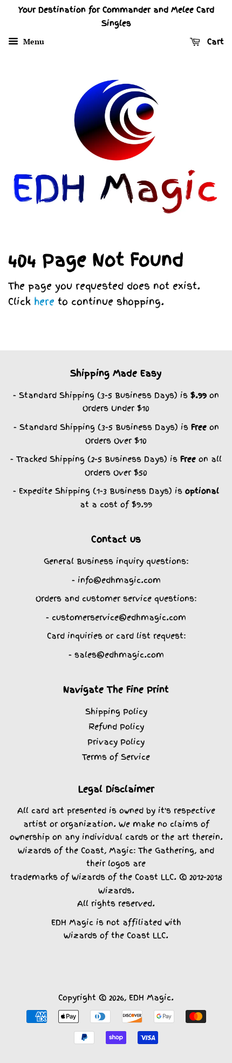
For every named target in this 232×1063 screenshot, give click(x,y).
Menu (32, 41)
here (44, 301)
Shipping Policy (116, 711)
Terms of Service (116, 756)
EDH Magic (150, 997)
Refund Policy (116, 726)
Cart (214, 41)
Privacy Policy (116, 741)
